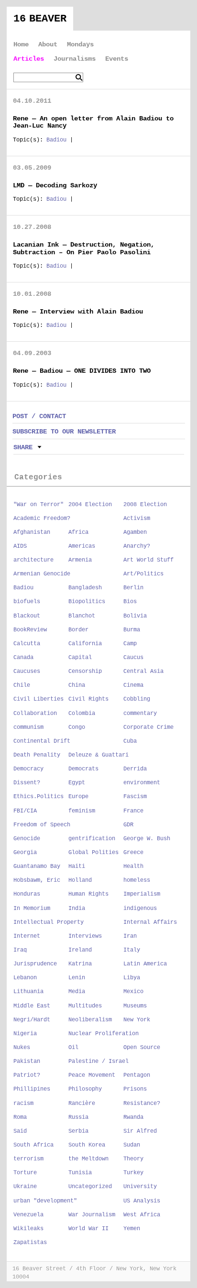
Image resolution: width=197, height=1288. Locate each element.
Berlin (133, 587)
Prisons (135, 1089)
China (76, 685)
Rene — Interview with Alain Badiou (78, 311)
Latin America (145, 964)
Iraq (20, 950)
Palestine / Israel (98, 1061)
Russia (78, 1117)
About (47, 44)
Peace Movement (91, 1075)
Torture (25, 1172)
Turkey (133, 1172)
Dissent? (26, 782)
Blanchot (81, 616)
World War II (88, 1228)
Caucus (133, 657)
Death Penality (36, 755)
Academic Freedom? (41, 518)
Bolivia (135, 616)
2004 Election (90, 504)
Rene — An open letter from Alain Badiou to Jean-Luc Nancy (93, 122)
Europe (78, 796)
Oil (73, 1047)
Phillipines (31, 1089)
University (140, 1186)
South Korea (86, 1145)
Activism (136, 518)
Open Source (141, 1047)
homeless (136, 880)
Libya (131, 977)
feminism (81, 811)
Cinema (133, 685)
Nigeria (25, 1033)
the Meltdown (88, 1159)
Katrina (80, 964)
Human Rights (88, 894)
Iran (130, 936)
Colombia (81, 713)
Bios (130, 601)
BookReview (30, 630)
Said (20, 1131)
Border (78, 630)
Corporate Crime (148, 727)
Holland (80, 880)
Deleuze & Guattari (98, 755)
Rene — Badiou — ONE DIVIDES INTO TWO (82, 371)
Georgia (25, 852)
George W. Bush (146, 838)
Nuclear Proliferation (103, 1033)
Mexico (133, 991)
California (85, 643)
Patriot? (26, 1075)
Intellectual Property (48, 922)
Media (76, 991)
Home (21, 44)
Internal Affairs (150, 922)
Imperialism (141, 894)
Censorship (85, 671)
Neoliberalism (90, 1020)
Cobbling (136, 699)
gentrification (91, 838)
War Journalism (91, 1215)
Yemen (131, 1228)
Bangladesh (85, 587)
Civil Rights (88, 699)
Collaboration (35, 713)
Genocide (26, 838)
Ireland (80, 950)
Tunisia (80, 1172)
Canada (23, 657)
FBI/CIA (25, 811)
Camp (130, 643)
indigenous (140, 908)
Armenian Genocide (41, 574)
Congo (76, 727)
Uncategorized (90, 1186)
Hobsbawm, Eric (36, 880)
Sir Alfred (140, 1131)
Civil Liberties (38, 699)
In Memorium (31, 908)
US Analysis (141, 1201)
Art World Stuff (148, 560)
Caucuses (26, 671)
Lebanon (25, 977)
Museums (135, 1006)
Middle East (31, 1006)
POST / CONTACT (39, 416)
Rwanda (133, 1117)
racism (23, 1103)
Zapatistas (30, 1242)
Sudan (131, 1145)
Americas (81, 546)
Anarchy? (136, 546)
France (133, 811)
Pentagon (136, 1075)
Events (116, 59)
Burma (131, 630)
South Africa (33, 1145)
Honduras (26, 894)
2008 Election (145, 504)
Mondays (80, 44)
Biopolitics (86, 601)
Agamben (135, 532)
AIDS (20, 546)
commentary (140, 713)
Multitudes (85, 1006)
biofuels (26, 601)
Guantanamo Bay (36, 866)
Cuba (130, 741)
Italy (131, 950)
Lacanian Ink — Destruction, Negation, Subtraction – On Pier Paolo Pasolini (83, 248)
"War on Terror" (38, 504)
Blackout (26, 616)
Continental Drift (41, 741)
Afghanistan (31, 532)
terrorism (28, 1159)
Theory (133, 1159)
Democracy (28, 769)
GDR (128, 825)
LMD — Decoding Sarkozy (55, 185)
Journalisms (75, 59)
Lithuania (28, 991)
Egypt (76, 782)
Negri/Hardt (31, 1020)
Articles (28, 59)
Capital (80, 657)
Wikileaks (28, 1228)
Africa (78, 532)
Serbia (78, 1131)
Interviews (85, 936)
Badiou (56, 140)
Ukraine (25, 1186)
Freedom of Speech (41, 825)
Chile (21, 685)
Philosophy (85, 1089)
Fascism (135, 796)
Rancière (81, 1103)
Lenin (76, 977)
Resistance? (141, 1103)
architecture (33, 560)
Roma (20, 1117)
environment (141, 782)
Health (133, 866)
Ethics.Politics (38, 796)
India (76, 908)
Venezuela (28, 1215)
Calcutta (26, 643)
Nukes (21, 1047)
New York (136, 1020)
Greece (133, 852)
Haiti (76, 866)
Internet (26, 936)
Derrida (135, 769)
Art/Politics (143, 574)
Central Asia (143, 671)
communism (28, 727)
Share (23, 447)
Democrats (83, 769)
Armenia (80, 560)
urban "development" (45, 1201)
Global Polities (93, 852)
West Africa (141, 1215)
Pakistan (26, 1061)
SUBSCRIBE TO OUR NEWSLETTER (64, 431)
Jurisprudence (35, 964)
